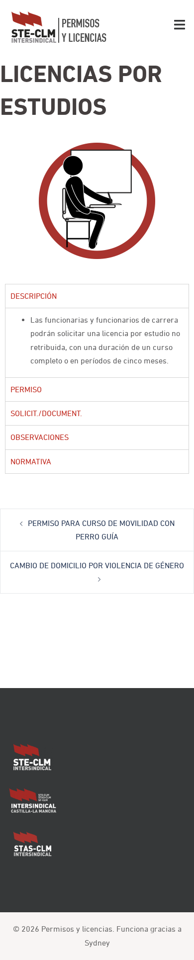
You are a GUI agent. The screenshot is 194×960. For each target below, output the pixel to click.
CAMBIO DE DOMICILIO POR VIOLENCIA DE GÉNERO (97, 565)
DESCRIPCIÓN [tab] (33, 295)
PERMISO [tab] (26, 389)
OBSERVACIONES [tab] (39, 437)
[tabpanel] (97, 342)
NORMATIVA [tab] (30, 461)
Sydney (97, 942)
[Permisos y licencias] (58, 26)
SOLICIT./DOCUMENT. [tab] (46, 413)
